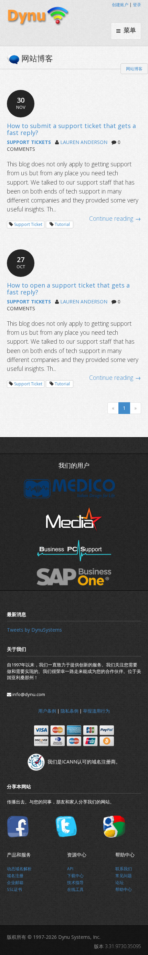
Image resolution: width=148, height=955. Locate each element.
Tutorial (62, 224)
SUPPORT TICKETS (29, 142)
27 (21, 262)
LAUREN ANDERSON (83, 142)
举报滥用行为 (96, 711)
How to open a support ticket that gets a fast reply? (68, 288)
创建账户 (120, 5)
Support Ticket (28, 224)
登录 (137, 5)
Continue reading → (115, 218)
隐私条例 (69, 711)
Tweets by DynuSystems (34, 629)
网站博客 (134, 69)
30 (20, 102)
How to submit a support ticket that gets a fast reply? (71, 129)
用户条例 (47, 711)
